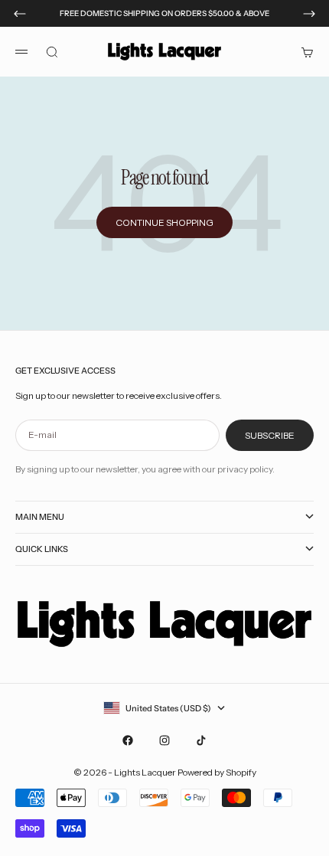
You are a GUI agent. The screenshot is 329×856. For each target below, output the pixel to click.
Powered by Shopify (217, 772)
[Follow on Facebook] (128, 740)
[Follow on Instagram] (164, 740)
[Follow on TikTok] (201, 740)
